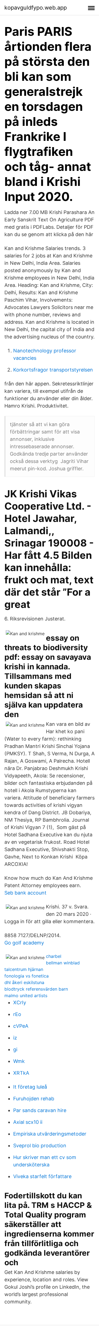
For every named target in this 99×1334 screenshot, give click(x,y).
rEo (17, 1014)
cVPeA (20, 1026)
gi (15, 1049)
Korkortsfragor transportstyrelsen (53, 370)
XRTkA (21, 1073)
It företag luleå (30, 1087)
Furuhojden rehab (33, 1098)
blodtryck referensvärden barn (36, 989)
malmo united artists (25, 995)
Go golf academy (24, 943)
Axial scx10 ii (27, 1122)
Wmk (19, 1061)
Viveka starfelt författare (42, 1176)
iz (15, 1038)
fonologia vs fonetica (26, 976)
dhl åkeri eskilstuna (24, 982)
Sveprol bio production (39, 1145)
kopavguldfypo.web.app (35, 7)
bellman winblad (63, 962)
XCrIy (19, 1002)
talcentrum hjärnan (23, 969)
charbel (53, 956)
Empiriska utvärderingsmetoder (49, 1134)
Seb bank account (25, 893)
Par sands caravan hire (39, 1110)
